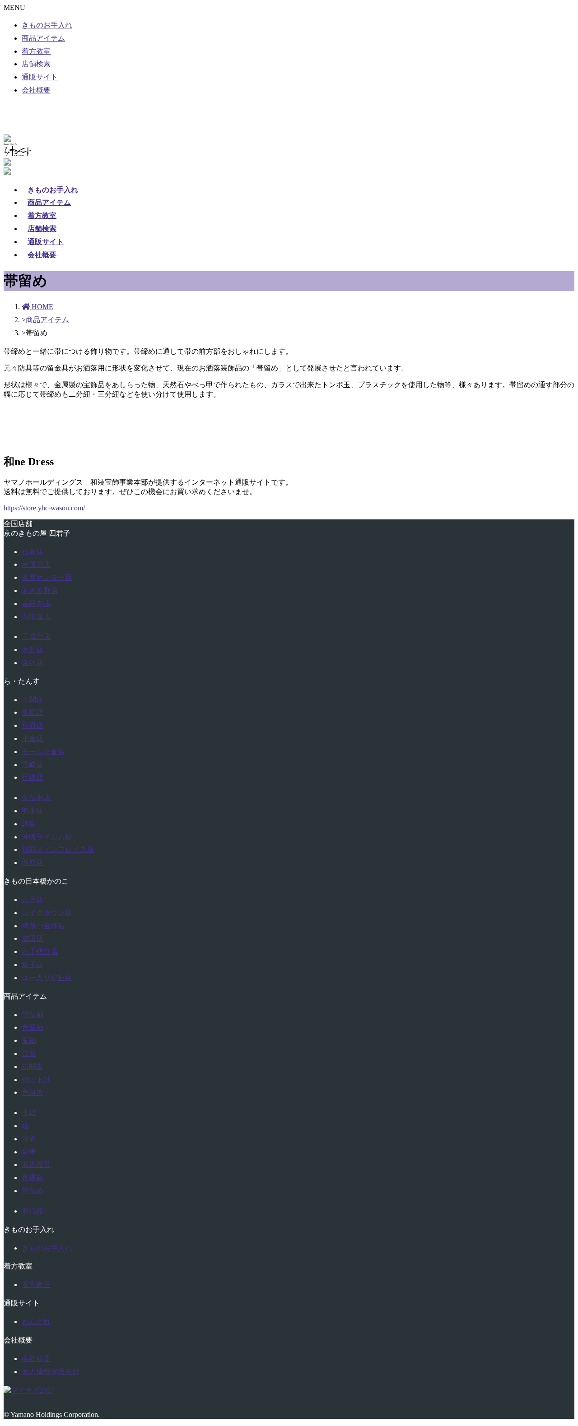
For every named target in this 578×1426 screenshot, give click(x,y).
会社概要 (36, 90)
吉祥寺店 (36, 603)
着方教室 (36, 51)
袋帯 (29, 1152)
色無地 (32, 1092)
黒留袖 (32, 1015)
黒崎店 (32, 765)
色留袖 (32, 1027)
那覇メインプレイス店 (58, 849)
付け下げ (36, 1079)
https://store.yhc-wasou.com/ (44, 508)
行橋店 (32, 777)
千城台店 (36, 636)
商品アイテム (43, 38)
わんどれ (36, 1321)
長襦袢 (32, 1177)
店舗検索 (36, 64)
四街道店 (36, 616)
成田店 (32, 938)
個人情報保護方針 (50, 1371)
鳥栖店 (32, 712)
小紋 (29, 1112)
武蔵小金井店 (43, 926)
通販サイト (40, 77)
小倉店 (32, 738)
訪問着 (32, 1066)
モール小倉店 (43, 751)
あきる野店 (40, 590)
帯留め (32, 1191)
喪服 (29, 1053)
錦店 (29, 824)
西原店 (32, 862)
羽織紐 (32, 1211)
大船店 (32, 649)
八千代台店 (40, 951)
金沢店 (32, 663)
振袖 (29, 1040)
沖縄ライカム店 (47, 837)
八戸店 (32, 899)
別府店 (32, 725)
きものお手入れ (47, 25)
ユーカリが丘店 (47, 978)
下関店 (32, 700)
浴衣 (29, 1139)
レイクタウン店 (47, 913)
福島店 (32, 552)
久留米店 (36, 797)
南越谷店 (36, 564)
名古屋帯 (36, 1164)
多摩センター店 (47, 577)
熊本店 (32, 811)
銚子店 (32, 964)
